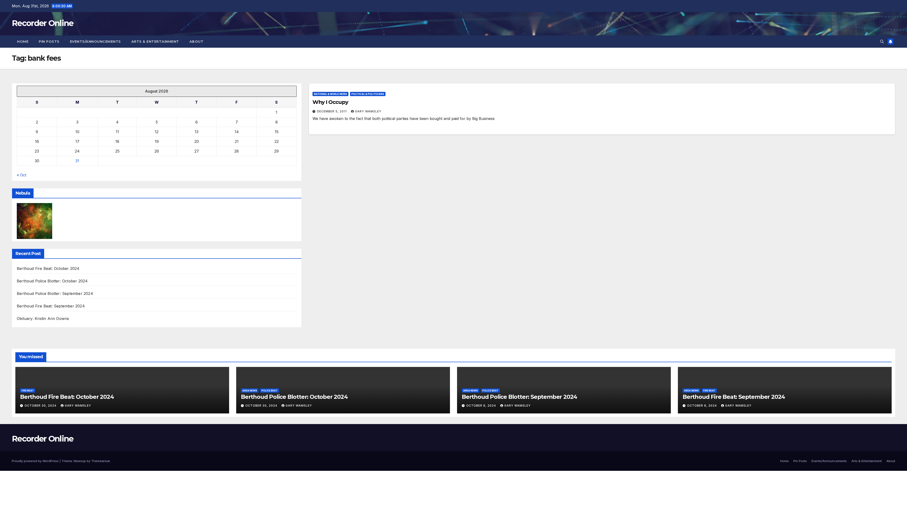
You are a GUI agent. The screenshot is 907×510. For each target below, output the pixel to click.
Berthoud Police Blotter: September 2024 (55, 293)
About (196, 41)
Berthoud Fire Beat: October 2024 (48, 268)
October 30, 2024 (41, 405)
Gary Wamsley (368, 111)
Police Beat (269, 390)
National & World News (330, 94)
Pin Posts (49, 41)
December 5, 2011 (332, 111)
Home (22, 41)
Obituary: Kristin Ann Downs (43, 318)
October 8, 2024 (481, 405)
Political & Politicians (367, 94)
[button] (882, 41)
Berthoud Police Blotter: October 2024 (52, 281)
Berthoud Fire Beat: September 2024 (51, 306)
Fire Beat (27, 390)
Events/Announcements (95, 41)
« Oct (21, 175)
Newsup (80, 461)
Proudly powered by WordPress (36, 461)
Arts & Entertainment (155, 41)
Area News (249, 390)
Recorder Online (42, 23)
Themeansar (100, 461)
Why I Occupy (330, 102)
